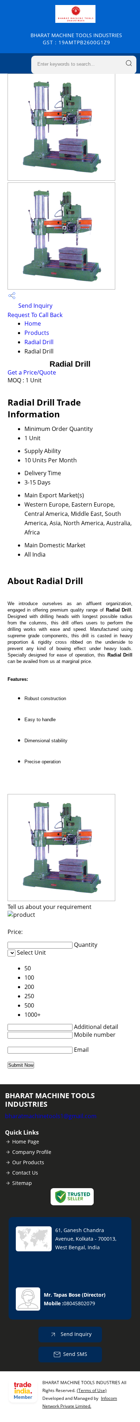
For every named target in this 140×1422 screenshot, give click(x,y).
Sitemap (22, 1183)
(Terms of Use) (92, 1390)
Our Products (28, 1162)
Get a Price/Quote (32, 372)
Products (36, 333)
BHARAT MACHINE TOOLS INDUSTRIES (76, 39)
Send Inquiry (34, 306)
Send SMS (75, 1354)
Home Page (25, 1141)
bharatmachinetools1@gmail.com (51, 1116)
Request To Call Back (35, 315)
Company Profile (31, 1152)
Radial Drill (38, 342)
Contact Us (25, 1172)
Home (32, 323)
